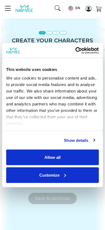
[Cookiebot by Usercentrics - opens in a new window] (75, 50)
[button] (74, 8)
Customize (49, 175)
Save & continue (52, 198)
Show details (76, 140)
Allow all (52, 157)
